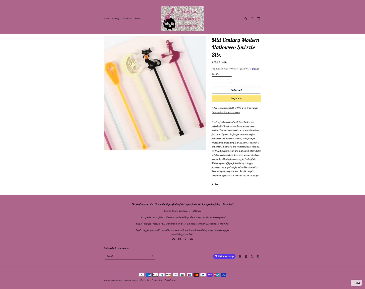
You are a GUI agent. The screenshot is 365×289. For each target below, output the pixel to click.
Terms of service (170, 280)
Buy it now (236, 98)
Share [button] (217, 184)
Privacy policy (157, 280)
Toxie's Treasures (116, 280)
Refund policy (144, 280)
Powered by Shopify (130, 280)
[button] (246, 19)
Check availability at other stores (226, 112)
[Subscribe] (152, 256)
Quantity (215, 74)
